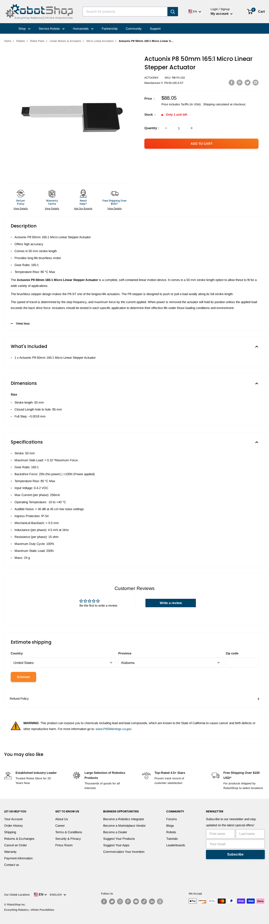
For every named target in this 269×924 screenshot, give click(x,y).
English (56, 894)
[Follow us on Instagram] (120, 901)
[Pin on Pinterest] (240, 82)
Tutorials (172, 838)
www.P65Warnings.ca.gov (113, 729)
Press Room (64, 845)
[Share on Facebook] (232, 82)
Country (17, 653)
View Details (20, 208)
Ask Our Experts (83, 208)
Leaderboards (175, 845)
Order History (13, 825)
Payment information (18, 858)
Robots (20, 41)
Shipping (10, 832)
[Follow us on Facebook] (104, 901)
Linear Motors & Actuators (65, 41)
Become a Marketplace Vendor (124, 825)
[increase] (191, 128)
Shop (22, 28)
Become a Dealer (115, 832)
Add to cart (201, 143)
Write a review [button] (171, 603)
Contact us (11, 865)
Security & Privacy (68, 838)
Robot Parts (37, 41)
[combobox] (125, 11)
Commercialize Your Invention (123, 851)
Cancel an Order (15, 845)
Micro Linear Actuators (100, 41)
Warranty (10, 851)
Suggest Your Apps (116, 845)
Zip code (232, 653)
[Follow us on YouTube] (136, 901)
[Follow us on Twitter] (112, 901)
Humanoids (81, 28)
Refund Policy (19, 698)
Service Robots (50, 28)
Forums (171, 819)
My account (220, 13)
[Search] (172, 11)
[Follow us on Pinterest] (128, 901)
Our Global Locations (17, 894)
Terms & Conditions (68, 832)
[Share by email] (255, 82)
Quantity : (151, 128)
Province (124, 653)
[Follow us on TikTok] (144, 901)
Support (155, 28)
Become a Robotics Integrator (123, 819)
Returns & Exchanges (19, 838)
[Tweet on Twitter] (248, 82)
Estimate (23, 677)
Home (7, 41)
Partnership (109, 28)
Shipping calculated (216, 104)
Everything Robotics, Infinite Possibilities (29, 909)
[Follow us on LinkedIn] (152, 901)
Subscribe (235, 854)
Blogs (170, 825)
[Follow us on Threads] (160, 901)
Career (60, 825)
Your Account (13, 819)
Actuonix (151, 77)
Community (134, 28)
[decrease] (166, 128)
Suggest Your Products (119, 838)
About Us (61, 819)
